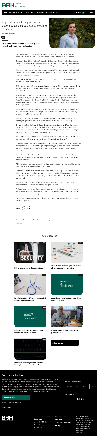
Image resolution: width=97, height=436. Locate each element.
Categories (13, 12)
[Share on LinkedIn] (24, 208)
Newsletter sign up (40, 425)
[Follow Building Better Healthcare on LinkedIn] (82, 399)
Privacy (57, 425)
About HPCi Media (40, 422)
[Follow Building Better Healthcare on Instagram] (78, 399)
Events (33, 12)
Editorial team (51, 12)
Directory (40, 12)
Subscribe (77, 12)
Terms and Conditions (63, 423)
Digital (3, 37)
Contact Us (38, 428)
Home (5, 12)
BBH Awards (24, 12)
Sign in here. (18, 402)
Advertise (58, 420)
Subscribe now (57, 343)
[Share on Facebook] (29, 208)
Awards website (60, 417)
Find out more (6, 407)
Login (90, 12)
